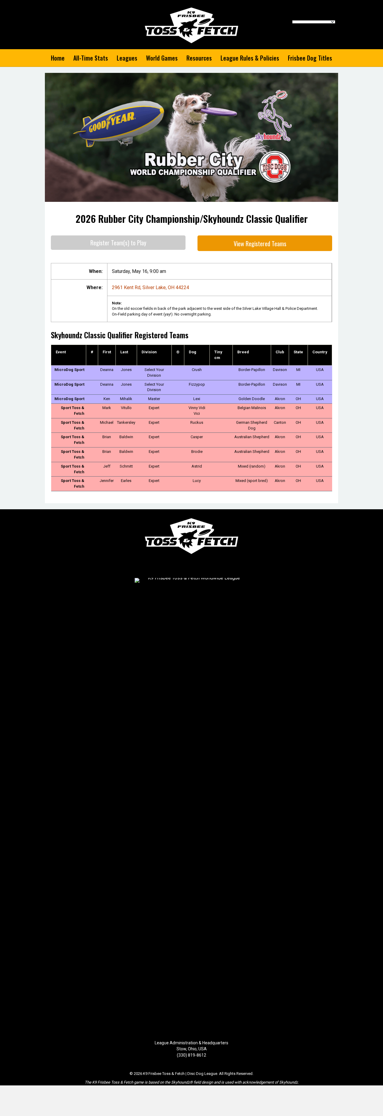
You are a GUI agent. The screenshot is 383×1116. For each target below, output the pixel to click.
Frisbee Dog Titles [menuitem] (310, 57)
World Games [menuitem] (162, 57)
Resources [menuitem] (199, 57)
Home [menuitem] (58, 57)
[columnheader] (68, 355)
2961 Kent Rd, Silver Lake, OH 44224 (150, 287)
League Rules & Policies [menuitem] (250, 57)
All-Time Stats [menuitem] (90, 57)
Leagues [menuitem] (127, 57)
